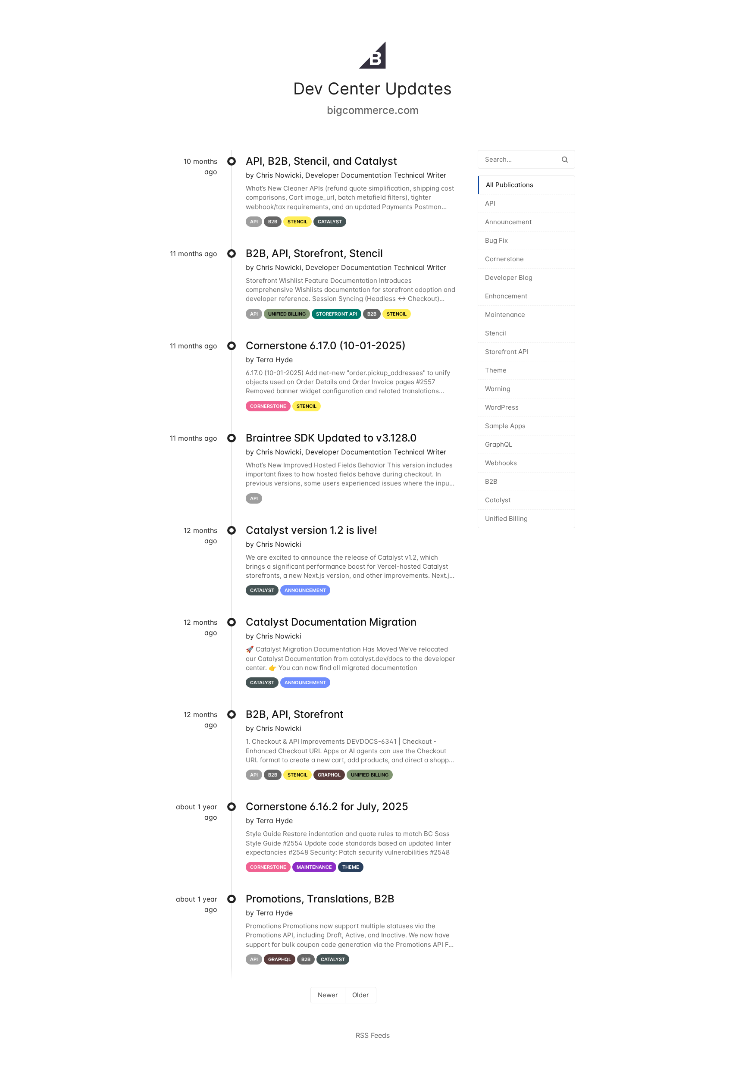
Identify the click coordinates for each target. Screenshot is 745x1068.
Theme (496, 370)
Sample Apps (505, 426)
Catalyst (497, 500)
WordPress (502, 407)
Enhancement (506, 296)
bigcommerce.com (373, 110)
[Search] (565, 159)
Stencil (495, 333)
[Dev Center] (372, 56)
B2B (491, 481)
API (490, 203)
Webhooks (501, 463)
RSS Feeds (373, 1035)
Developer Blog (508, 277)
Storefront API (507, 352)
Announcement (508, 222)
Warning (497, 389)
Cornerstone (504, 259)
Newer (328, 995)
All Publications (509, 185)
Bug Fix (496, 240)
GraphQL (498, 444)
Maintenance (505, 314)
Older (360, 995)
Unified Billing (506, 518)
